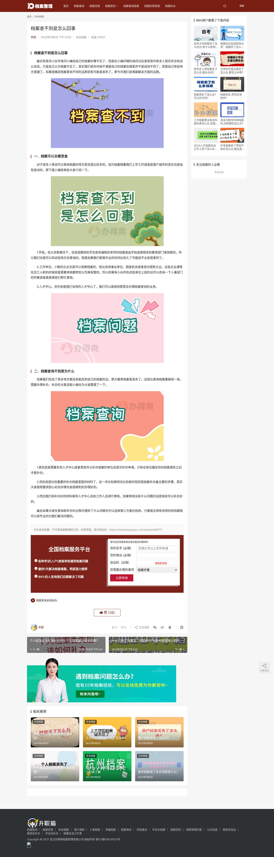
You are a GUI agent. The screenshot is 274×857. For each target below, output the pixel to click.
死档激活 (142, 829)
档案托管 (94, 5)
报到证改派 (229, 829)
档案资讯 (110, 5)
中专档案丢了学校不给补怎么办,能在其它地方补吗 (232, 147)
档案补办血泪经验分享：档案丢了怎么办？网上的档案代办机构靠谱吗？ (232, 45)
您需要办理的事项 (122, 570)
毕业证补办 (51, 833)
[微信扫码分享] (155, 627)
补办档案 (81, 37)
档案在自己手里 (73, 833)
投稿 (241, 5)
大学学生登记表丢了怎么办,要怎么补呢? (232, 70)
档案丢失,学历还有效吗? (231, 96)
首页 (66, 5)
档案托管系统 (152, 5)
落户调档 (79, 829)
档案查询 (79, 5)
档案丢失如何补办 (46, 600)
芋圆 (33, 37)
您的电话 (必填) (120, 555)
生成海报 (143, 627)
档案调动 (126, 829)
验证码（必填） (138, 563)
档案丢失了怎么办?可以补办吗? (205, 96)
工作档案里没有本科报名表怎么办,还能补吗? (205, 121)
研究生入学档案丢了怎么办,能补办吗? (205, 70)
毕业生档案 (158, 829)
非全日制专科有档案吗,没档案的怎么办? (232, 121)
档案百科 (176, 829)
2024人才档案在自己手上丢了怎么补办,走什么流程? (205, 147)
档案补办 (170, 5)
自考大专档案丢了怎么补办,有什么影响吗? (205, 45)
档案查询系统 (131, 5)
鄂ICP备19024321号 (108, 839)
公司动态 (212, 829)
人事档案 (95, 829)
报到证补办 (33, 833)
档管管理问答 (194, 829)
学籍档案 (110, 829)
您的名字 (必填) (120, 548)
